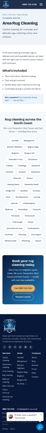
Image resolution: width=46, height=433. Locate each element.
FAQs (34, 373)
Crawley (9, 165)
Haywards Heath (32, 184)
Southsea (9, 234)
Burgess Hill (29, 153)
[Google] (25, 347)
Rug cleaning (7, 375)
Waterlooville (10, 241)
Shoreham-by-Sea (14, 228)
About (34, 357)
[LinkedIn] (20, 347)
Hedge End (10, 191)
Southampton (33, 228)
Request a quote (23, 296)
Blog (33, 361)
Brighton (15, 153)
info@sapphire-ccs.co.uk (27, 409)
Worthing (26, 241)
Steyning (22, 234)
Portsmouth (30, 216)
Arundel (15, 140)
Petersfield (23, 209)
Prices (34, 369)
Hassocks (17, 178)
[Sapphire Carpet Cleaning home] (5, 4)
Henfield (23, 191)
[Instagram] (10, 347)
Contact (35, 377)
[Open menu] (41, 4)
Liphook (14, 203)
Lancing (36, 197)
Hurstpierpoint (22, 197)
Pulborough (17, 222)
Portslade (15, 216)
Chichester (32, 159)
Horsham (36, 191)
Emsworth (36, 165)
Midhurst (9, 209)
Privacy (5, 429)
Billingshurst (29, 140)
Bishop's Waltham (14, 147)
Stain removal (8, 386)
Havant (29, 178)
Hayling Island (13, 184)
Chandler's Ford (15, 159)
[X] (15, 347)
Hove (8, 197)
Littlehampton (29, 203)
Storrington (36, 234)
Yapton (38, 241)
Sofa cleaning (7, 371)
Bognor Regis (33, 147)
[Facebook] (4, 347)
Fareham (9, 172)
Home (4, 14)
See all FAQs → (19, 100)
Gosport (22, 172)
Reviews (35, 365)
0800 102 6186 (29, 4)
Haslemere (35, 172)
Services (12, 14)
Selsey (30, 222)
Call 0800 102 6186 (23, 288)
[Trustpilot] (31, 347)
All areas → (22, 384)
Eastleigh (22, 165)
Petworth (37, 209)
